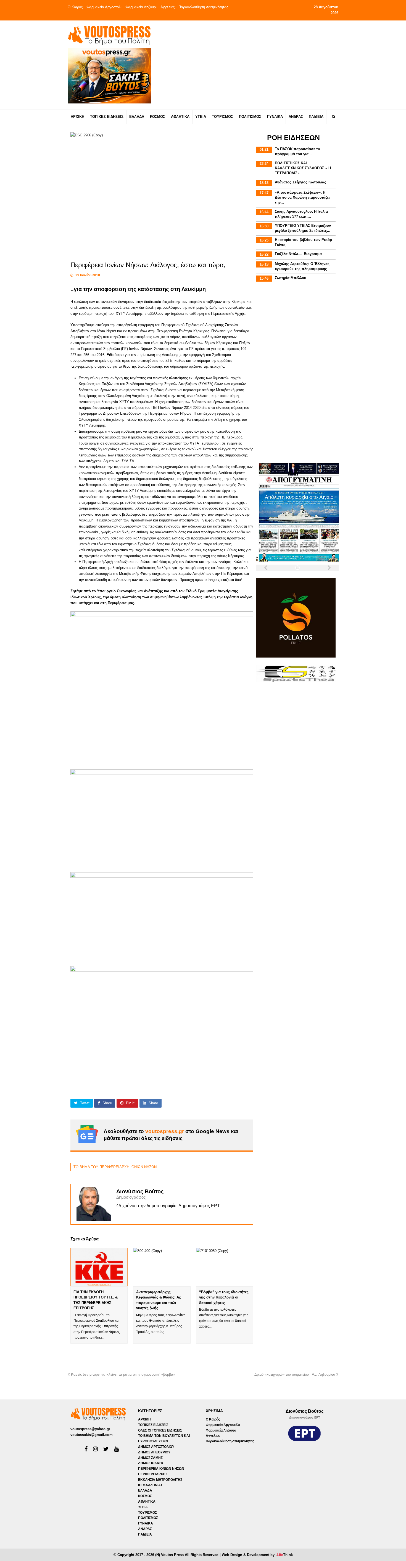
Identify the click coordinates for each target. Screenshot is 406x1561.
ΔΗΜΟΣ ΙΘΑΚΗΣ (151, 1463)
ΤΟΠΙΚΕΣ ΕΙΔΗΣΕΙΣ (153, 1425)
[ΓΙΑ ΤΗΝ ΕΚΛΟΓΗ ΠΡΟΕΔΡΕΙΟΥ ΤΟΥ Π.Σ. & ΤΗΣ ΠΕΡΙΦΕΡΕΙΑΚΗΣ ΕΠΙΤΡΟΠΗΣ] (99, 1267)
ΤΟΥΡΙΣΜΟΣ (147, 1513)
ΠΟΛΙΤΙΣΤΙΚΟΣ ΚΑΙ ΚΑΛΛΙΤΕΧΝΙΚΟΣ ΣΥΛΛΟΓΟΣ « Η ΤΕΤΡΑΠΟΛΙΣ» (303, 168)
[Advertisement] (251, 64)
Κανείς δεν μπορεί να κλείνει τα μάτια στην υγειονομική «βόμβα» (123, 1374)
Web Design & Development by (257, 1555)
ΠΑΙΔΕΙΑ (145, 1534)
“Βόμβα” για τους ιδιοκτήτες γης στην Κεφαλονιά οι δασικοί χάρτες (224, 1297)
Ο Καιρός (75, 7)
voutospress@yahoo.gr (90, 1429)
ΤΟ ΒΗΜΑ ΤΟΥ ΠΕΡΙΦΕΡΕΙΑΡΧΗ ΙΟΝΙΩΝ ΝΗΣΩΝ (115, 1167)
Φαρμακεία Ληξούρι (141, 7)
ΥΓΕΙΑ (143, 1507)
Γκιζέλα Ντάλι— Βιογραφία (298, 254)
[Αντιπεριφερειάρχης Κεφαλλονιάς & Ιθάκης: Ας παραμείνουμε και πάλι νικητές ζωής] (161, 1267)
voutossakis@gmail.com (91, 1435)
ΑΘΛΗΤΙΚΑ (146, 1501)
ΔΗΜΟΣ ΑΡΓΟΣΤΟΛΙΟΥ (156, 1447)
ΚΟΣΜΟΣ (145, 1496)
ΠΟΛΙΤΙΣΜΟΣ (148, 1518)
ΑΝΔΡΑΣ (145, 1529)
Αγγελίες (167, 7)
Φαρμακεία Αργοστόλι (104, 7)
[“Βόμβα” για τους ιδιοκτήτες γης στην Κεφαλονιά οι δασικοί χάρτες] (224, 1267)
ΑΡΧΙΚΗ (144, 1419)
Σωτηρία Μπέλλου (290, 278)
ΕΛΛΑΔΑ (145, 1490)
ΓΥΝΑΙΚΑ (145, 1523)
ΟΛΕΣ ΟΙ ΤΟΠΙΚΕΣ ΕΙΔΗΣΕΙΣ (160, 1430)
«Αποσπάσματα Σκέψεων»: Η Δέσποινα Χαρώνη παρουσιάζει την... (302, 197)
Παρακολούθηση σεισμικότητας (203, 7)
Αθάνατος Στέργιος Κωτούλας (300, 182)
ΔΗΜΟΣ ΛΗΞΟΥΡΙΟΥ (154, 1452)
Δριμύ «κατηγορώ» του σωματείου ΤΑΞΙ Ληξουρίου (294, 1374)
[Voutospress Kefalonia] (109, 35)
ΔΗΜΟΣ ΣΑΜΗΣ (150, 1458)
